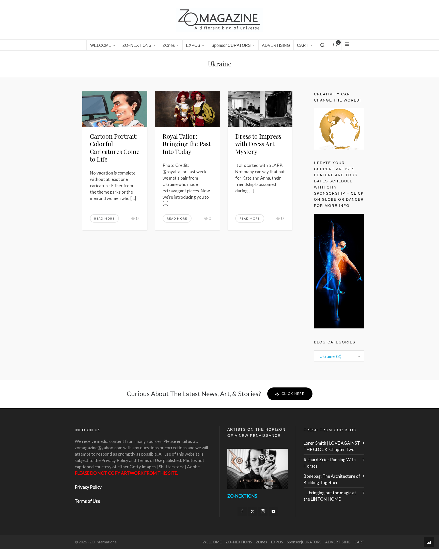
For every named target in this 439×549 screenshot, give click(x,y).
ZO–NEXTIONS (239, 542)
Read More (104, 218)
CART (359, 542)
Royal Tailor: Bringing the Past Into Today (187, 143)
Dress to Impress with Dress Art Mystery (258, 143)
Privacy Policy (88, 487)
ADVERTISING (338, 542)
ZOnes (261, 542)
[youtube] (273, 511)
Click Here (292, 394)
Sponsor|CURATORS (304, 542)
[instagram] (263, 511)
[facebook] (242, 511)
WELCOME (212, 542)
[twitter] (252, 511)
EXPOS (277, 542)
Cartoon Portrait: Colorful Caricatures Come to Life (114, 147)
